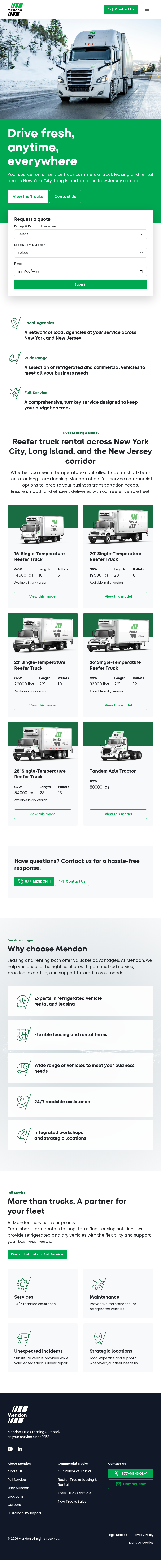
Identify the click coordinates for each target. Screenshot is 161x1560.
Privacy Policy (143, 1535)
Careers (14, 1504)
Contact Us (124, 9)
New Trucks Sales (72, 1501)
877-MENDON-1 (38, 881)
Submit (80, 284)
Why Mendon (18, 1488)
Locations (15, 1496)
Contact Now (134, 1484)
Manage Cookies (141, 1543)
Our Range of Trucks (74, 1471)
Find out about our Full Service (37, 1254)
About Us (15, 1471)
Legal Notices (117, 1535)
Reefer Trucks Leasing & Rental (77, 1482)
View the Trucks (28, 196)
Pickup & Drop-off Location (35, 226)
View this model (42, 596)
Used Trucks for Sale (74, 1493)
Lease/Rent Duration (29, 245)
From (18, 263)
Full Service (17, 1479)
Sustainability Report (25, 1513)
